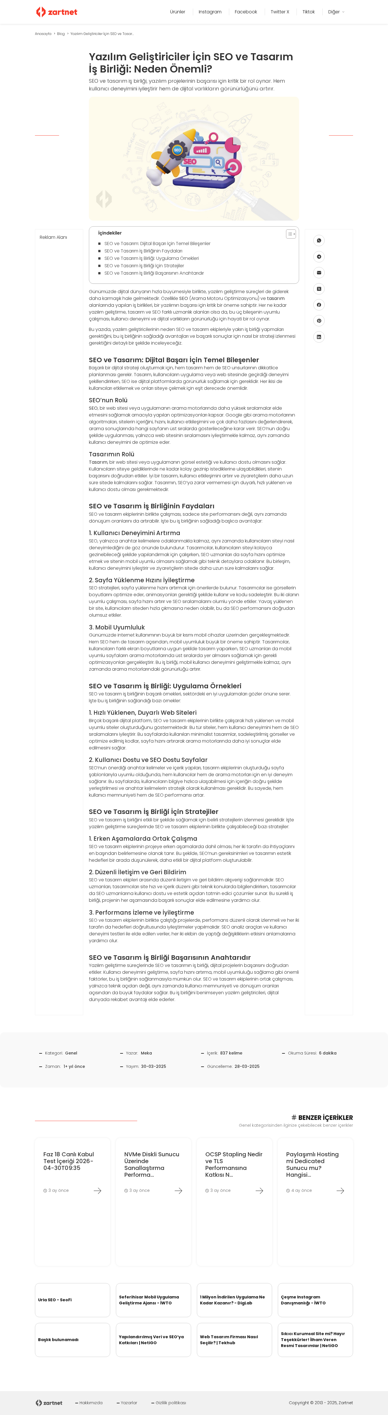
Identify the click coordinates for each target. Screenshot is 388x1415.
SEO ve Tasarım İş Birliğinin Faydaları (143, 251)
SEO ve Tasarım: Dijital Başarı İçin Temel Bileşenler (157, 243)
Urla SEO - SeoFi (55, 1300)
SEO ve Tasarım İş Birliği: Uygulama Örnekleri (152, 258)
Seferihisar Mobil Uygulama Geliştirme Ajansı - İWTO (149, 1300)
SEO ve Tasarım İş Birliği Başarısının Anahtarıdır (154, 273)
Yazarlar (129, 1403)
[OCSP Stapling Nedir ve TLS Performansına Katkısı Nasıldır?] (259, 1190)
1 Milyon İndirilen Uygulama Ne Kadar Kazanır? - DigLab (232, 1300)
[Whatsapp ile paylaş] (319, 240)
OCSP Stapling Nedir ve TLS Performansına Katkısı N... (233, 1164)
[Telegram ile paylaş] (319, 256)
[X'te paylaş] (319, 289)
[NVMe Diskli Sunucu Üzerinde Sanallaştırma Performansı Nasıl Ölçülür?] (178, 1190)
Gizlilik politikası (171, 1403)
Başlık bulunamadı (58, 1340)
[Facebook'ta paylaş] (319, 304)
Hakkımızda (91, 1403)
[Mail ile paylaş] (319, 272)
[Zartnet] (57, 11)
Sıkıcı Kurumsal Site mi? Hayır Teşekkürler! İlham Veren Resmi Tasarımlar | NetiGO (313, 1339)
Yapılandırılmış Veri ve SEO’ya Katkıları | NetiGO (151, 1340)
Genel (71, 1053)
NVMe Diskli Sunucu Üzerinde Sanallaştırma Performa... (152, 1164)
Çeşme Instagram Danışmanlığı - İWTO (303, 1300)
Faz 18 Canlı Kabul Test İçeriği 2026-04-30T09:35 (68, 1161)
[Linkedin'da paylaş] (319, 337)
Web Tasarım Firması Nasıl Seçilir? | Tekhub (229, 1340)
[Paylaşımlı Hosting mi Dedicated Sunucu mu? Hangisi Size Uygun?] (340, 1190)
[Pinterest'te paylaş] (319, 320)
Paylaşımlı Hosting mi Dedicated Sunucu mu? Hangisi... (312, 1164)
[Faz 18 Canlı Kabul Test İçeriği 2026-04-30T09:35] (97, 1190)
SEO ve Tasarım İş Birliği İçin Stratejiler (144, 265)
